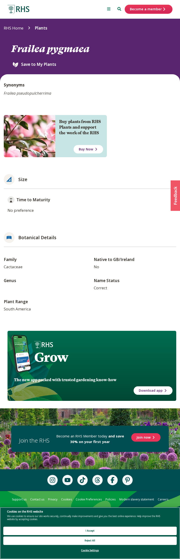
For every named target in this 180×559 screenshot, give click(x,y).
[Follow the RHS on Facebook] (112, 480)
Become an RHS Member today (90, 439)
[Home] (19, 10)
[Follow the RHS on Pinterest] (127, 480)
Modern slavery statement (136, 499)
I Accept (90, 530)
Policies (110, 499)
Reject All (90, 540)
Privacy (52, 499)
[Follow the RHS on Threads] (97, 480)
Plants (41, 28)
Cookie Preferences (89, 499)
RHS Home (13, 28)
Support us (19, 499)
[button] (175, 195)
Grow (51, 357)
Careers (163, 499)
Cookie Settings (90, 550)
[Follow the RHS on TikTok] (82, 480)
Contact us (37, 499)
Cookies (66, 499)
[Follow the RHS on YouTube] (67, 480)
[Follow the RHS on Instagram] (52, 480)
